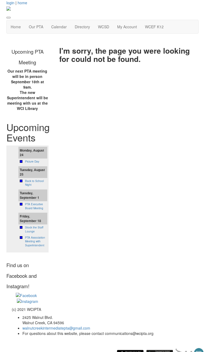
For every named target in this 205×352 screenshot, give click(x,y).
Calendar (59, 26)
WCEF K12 (154, 26)
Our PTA (36, 26)
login (10, 2)
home (22, 2)
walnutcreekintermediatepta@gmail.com (56, 328)
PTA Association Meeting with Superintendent (35, 241)
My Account (127, 26)
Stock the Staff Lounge (34, 229)
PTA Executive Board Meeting (34, 206)
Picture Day (32, 161)
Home (16, 26)
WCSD (103, 26)
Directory (82, 26)
